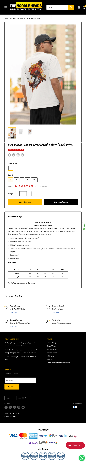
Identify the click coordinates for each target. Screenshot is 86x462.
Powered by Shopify (10, 416)
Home (6, 18)
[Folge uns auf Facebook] (6, 407)
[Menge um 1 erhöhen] (29, 193)
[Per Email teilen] (22, 154)
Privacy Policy (51, 343)
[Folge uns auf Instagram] (18, 407)
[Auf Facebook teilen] (9, 154)
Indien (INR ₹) (22, 398)
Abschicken (12, 387)
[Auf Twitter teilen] (18, 154)
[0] (83, 7)
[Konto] (79, 7)
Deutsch (8, 398)
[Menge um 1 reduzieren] (17, 193)
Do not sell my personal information (58, 362)
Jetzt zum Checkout (61, 202)
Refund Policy (51, 346)
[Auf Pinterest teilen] (13, 154)
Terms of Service (52, 353)
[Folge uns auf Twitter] (10, 407)
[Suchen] (71, 7)
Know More (13, 312)
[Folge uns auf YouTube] (23, 407)
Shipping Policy (52, 349)
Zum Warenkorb (25, 202)
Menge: (10, 194)
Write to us (50, 356)
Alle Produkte (13, 18)
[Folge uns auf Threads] (14, 407)
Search (49, 359)
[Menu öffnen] (5, 7)
